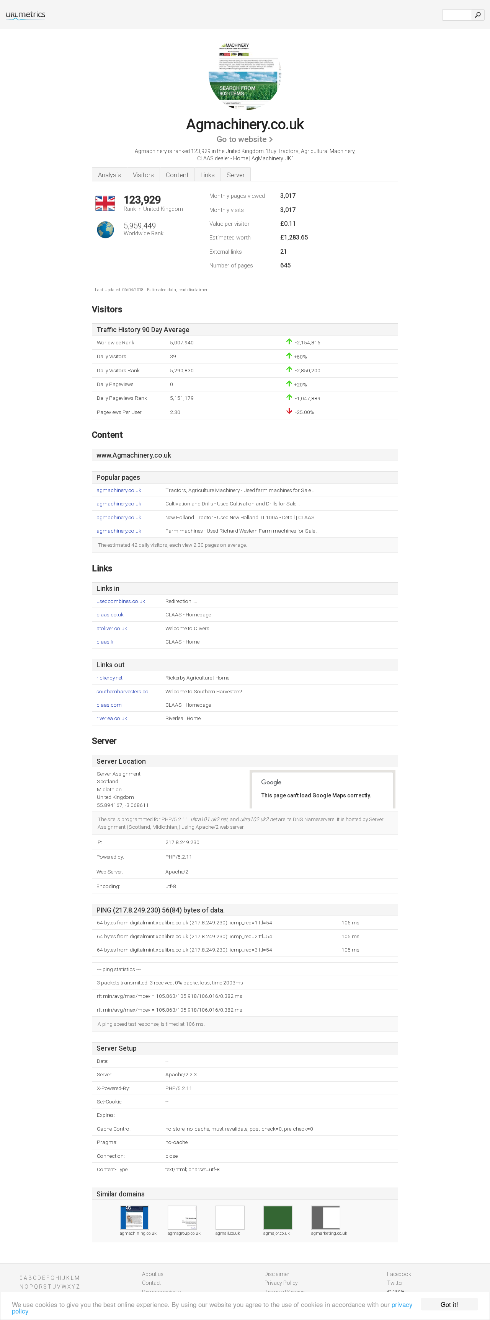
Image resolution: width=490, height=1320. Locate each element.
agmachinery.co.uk (118, 490)
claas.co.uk (110, 615)
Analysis (109, 175)
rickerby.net (109, 678)
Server (236, 175)
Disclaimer (277, 1274)
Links (208, 175)
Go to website (242, 139)
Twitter (395, 1283)
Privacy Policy (281, 1283)
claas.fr (105, 642)
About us (152, 1274)
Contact (151, 1283)
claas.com (109, 705)
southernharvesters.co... (124, 691)
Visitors (143, 175)
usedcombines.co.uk (120, 601)
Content (177, 175)
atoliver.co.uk (111, 628)
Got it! (449, 1304)
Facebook (399, 1274)
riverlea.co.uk (111, 718)
